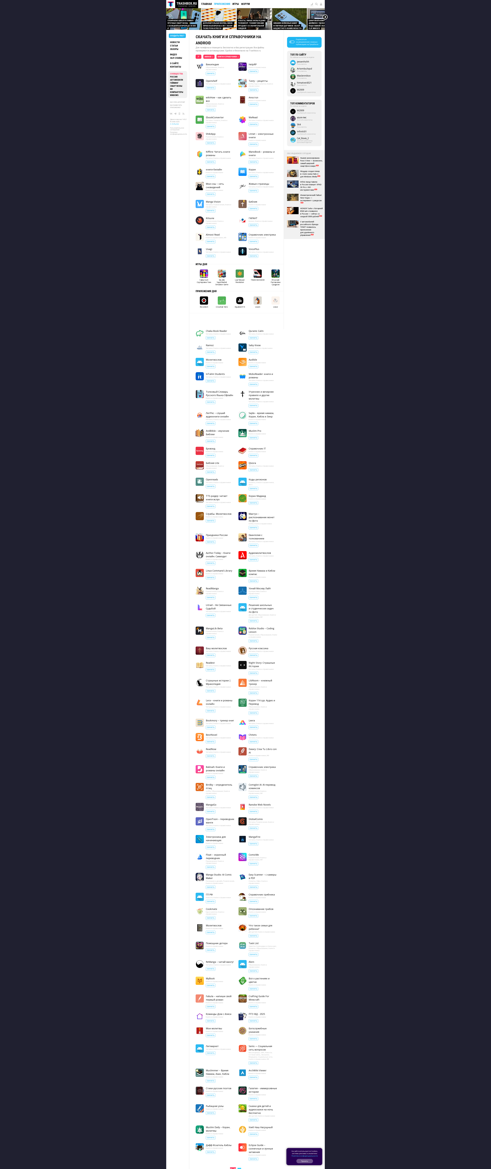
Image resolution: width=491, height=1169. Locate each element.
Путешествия (254, 580)
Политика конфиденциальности (178, 133)
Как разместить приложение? (176, 106)
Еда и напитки (260, 84)
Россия (173, 77)
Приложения (222, 3)
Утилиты (216, 120)
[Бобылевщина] (179, 114)
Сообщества (176, 74)
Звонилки (265, 1044)
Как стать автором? (177, 102)
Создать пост (177, 35)
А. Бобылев (174, 124)
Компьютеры (176, 92)
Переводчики (211, 850)
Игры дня (201, 264)
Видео (173, 54)
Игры (235, 3)
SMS (262, 1042)
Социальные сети (265, 1046)
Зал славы (176, 58)
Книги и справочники (215, 68)
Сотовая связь (254, 1044)
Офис (258, 870)
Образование (211, 67)
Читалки (209, 84)
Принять (304, 1161)
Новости (175, 42)
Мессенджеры (254, 1042)
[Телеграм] (175, 114)
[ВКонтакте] (171, 114)
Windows (174, 95)
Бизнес (251, 221)
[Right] (325, 17)
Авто (251, 474)
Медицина (253, 1046)
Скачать (210, 73)
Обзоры (174, 49)
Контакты (175, 66)
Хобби (251, 84)
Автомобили (176, 80)
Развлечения (211, 137)
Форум (245, 3)
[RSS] (183, 114)
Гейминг (174, 83)
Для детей (253, 604)
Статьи (174, 45)
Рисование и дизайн (214, 870)
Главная (206, 3)
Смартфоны (176, 86)
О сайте (174, 63)
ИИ (171, 89)
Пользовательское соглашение (177, 129)
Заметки (252, 935)
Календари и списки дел (266, 935)
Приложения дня (206, 291)
